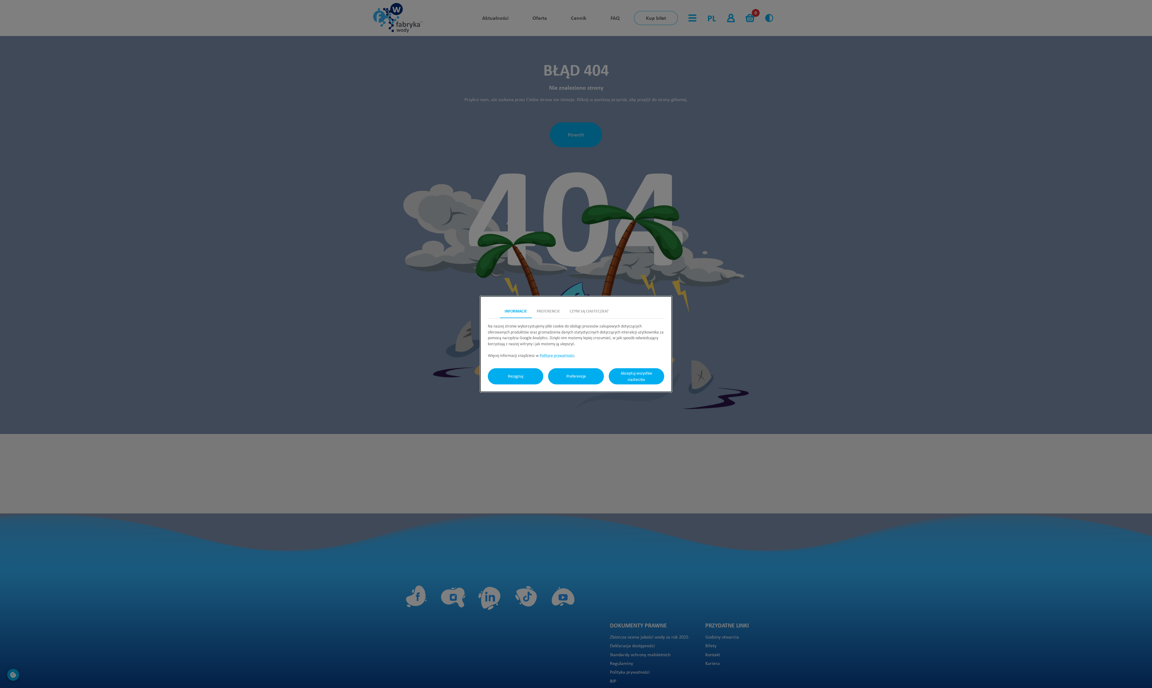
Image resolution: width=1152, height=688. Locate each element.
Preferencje (576, 376)
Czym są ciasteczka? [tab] (589, 311)
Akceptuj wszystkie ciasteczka (636, 376)
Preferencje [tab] (548, 311)
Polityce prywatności (557, 355)
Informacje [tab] (516, 311)
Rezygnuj (515, 376)
